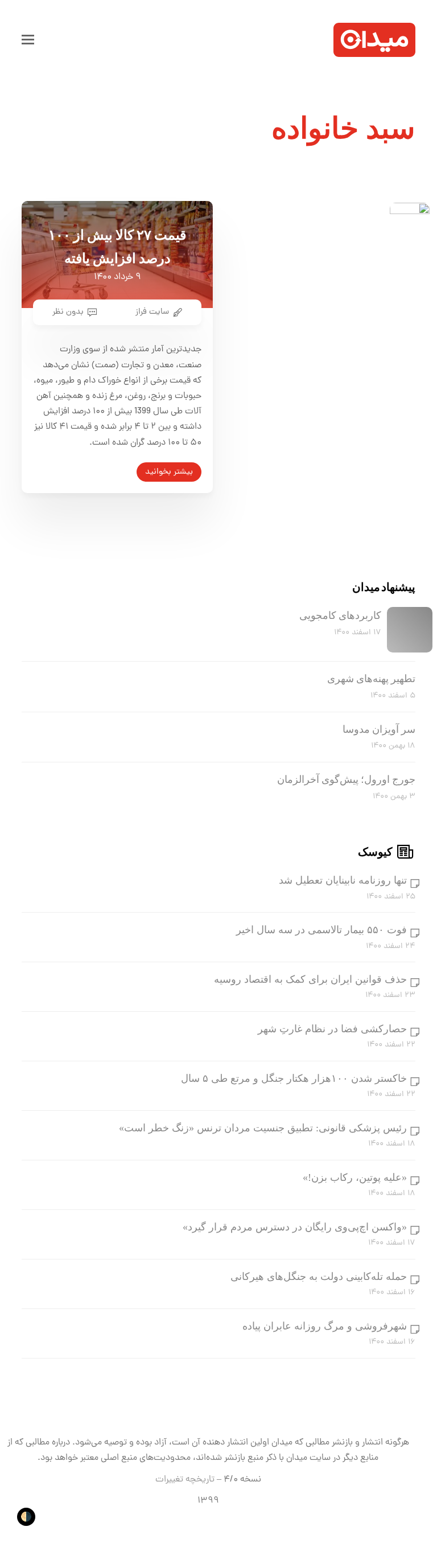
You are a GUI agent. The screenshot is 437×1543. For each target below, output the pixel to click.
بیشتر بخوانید (169, 472)
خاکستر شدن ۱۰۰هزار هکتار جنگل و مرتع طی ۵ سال (294, 1078)
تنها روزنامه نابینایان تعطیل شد (343, 880)
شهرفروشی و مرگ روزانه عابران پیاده (324, 1326)
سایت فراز (152, 312)
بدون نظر (68, 312)
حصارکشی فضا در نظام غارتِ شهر (332, 1029)
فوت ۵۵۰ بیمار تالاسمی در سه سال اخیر (321, 929)
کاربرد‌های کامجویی (340, 615)
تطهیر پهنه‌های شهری (371, 678)
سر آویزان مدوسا (379, 729)
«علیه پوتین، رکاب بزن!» (355, 1177)
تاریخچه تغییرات (185, 1480)
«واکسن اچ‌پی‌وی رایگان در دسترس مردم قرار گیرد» (295, 1227)
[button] (28, 39)
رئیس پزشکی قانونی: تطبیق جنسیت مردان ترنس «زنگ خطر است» (263, 1128)
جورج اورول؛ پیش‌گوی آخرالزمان (346, 779)
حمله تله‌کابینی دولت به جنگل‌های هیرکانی (318, 1276)
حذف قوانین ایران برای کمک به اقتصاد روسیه (310, 979)
